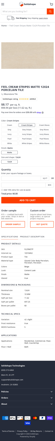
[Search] (50, 11)
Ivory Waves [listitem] (44, 134)
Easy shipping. (33, 18)
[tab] (9, 236)
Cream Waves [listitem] (44, 125)
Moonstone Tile (11, 94)
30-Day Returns (36, 431)
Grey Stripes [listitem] (26, 129)
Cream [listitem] (9, 125)
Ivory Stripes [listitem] (27, 134)
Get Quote (42, 224)
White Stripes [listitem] (27, 143)
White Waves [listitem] (44, 143)
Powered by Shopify (27, 436)
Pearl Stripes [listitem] (27, 139)
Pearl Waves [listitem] (44, 139)
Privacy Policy (22, 431)
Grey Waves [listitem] (44, 129)
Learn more (43, 18)
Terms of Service (8, 431)
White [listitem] (9, 143)
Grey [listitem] (9, 129)
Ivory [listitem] (10, 134)
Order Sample (13, 224)
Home (4, 26)
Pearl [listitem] (9, 139)
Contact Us (49, 431)
